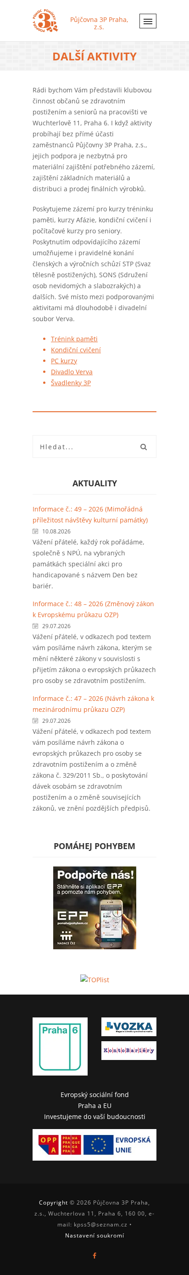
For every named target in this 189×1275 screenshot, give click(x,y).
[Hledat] (144, 446)
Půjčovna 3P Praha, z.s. (99, 23)
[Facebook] (94, 1255)
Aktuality (94, 483)
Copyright (53, 1202)
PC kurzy (64, 360)
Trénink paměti (74, 338)
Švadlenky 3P (71, 382)
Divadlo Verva (72, 371)
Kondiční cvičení (76, 349)
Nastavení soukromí (94, 1235)
